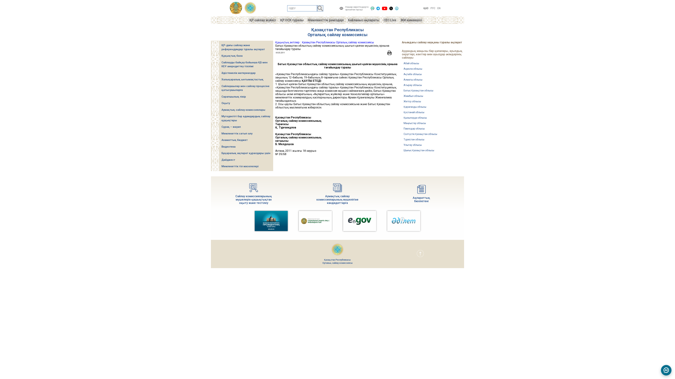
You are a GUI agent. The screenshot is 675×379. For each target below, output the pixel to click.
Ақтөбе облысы (413, 74)
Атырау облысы (413, 85)
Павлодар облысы (414, 128)
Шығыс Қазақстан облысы (419, 150)
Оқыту (225, 103)
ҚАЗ (425, 8)
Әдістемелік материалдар (238, 73)
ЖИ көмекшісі (411, 20)
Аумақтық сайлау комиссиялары (243, 109)
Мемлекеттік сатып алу (236, 133)
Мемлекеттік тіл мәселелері (240, 166)
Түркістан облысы (414, 139)
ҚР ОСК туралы (292, 20)
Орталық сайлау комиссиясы (338, 34)
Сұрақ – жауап (231, 126)
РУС (432, 8)
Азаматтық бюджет (234, 140)
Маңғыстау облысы (415, 123)
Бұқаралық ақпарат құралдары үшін (245, 153)
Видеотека (228, 146)
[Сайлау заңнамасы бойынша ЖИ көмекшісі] (666, 370)
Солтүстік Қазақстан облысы (420, 134)
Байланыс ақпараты (363, 20)
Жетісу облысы (412, 101)
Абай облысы (411, 63)
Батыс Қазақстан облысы (418, 90)
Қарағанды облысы (415, 106)
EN (439, 8)
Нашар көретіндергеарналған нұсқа (357, 8)
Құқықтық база (232, 55)
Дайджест (228, 159)
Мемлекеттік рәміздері (326, 20)
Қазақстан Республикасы (337, 29)
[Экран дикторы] (372, 8)
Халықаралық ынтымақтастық (242, 79)
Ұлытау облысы (413, 145)
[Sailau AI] (396, 8)
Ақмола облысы (413, 68)
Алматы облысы (413, 79)
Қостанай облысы (414, 112)
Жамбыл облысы (413, 96)
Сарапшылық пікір (233, 96)
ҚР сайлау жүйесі (262, 20)
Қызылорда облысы (415, 117)
